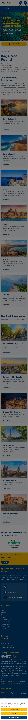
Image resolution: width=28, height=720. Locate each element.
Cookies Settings (14, 709)
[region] (14, 709)
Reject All (13, 713)
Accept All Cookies (14, 717)
